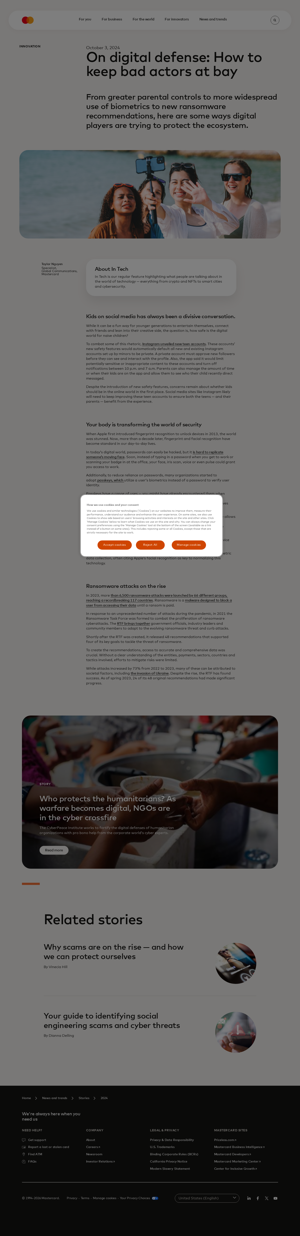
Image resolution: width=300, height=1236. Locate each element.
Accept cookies (114, 545)
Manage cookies (189, 545)
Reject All (150, 545)
